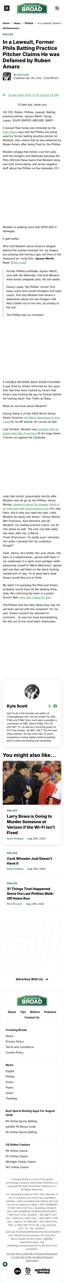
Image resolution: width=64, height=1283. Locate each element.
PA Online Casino (17, 1150)
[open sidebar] (7, 8)
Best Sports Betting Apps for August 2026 (30, 1113)
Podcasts (50, 1012)
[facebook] (55, 706)
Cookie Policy (15, 1052)
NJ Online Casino (17, 1156)
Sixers (9, 1082)
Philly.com (18, 262)
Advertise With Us (29, 979)
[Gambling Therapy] (42, 1271)
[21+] (17, 1271)
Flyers (9, 1087)
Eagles (10, 1071)
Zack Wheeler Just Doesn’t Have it (29, 861)
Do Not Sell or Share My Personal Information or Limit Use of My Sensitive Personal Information (32, 1257)
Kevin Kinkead (15, 838)
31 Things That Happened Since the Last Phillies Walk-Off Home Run (30, 893)
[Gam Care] (28, 1271)
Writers (35, 1012)
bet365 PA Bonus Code (21, 1126)
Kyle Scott (23, 74)
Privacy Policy (15, 1041)
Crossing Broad (16, 1030)
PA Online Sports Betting (21, 1121)
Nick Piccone (14, 903)
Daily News (10, 132)
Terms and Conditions (20, 1047)
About (12, 1012)
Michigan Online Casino (21, 1161)
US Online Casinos (18, 1144)
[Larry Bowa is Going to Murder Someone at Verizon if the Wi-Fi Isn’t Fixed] (32, 783)
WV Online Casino (17, 1167)
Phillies (8, 34)
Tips (23, 1012)
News (9, 1065)
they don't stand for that (35, 597)
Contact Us (32, 1017)
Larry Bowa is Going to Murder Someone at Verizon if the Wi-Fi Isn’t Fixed (31, 824)
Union (9, 1093)
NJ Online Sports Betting (21, 1132)
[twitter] (50, 706)
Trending (11, 1098)
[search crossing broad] (57, 8)
